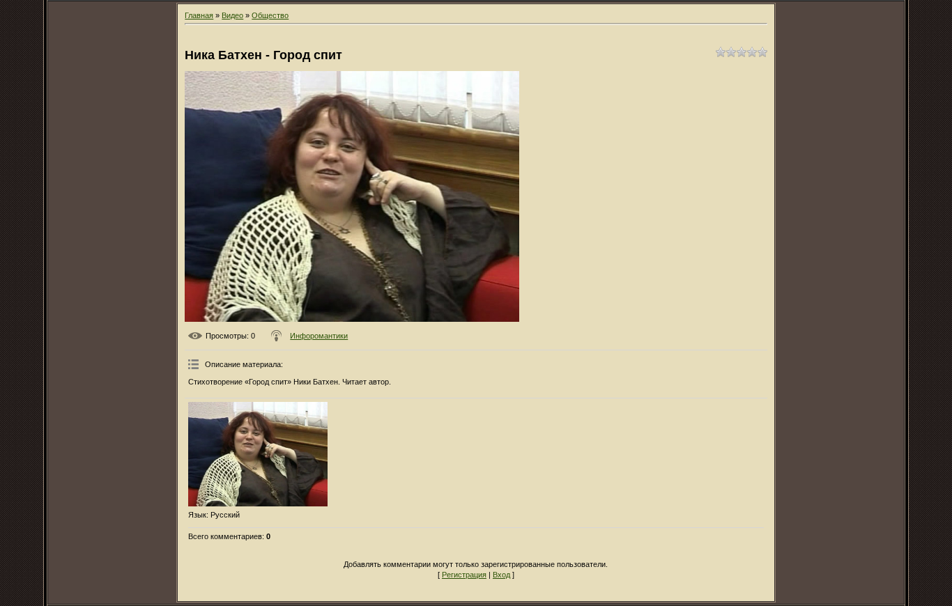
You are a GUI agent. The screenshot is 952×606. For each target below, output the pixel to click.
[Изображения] (258, 454)
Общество (270, 15)
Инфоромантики (319, 336)
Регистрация (464, 574)
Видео (232, 15)
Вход (501, 574)
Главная (199, 15)
